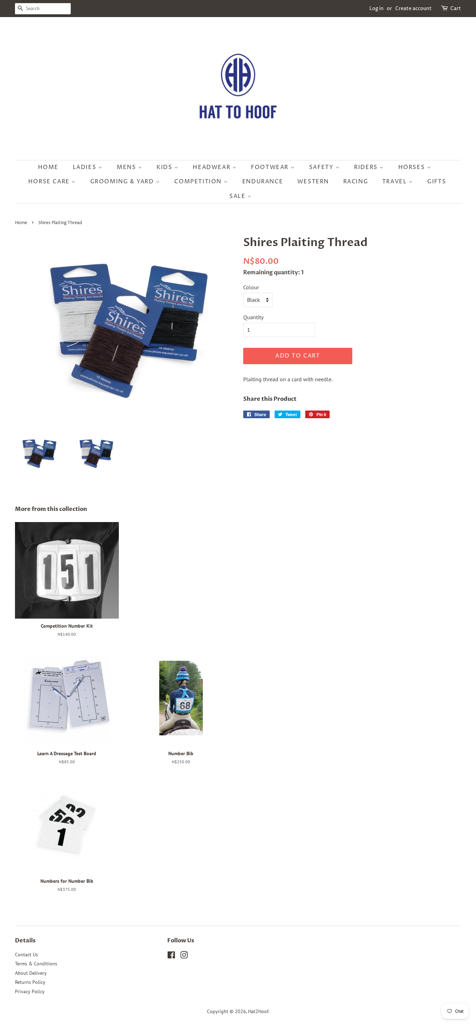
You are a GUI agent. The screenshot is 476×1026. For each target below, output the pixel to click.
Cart (455, 8)
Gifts (436, 181)
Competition (198, 181)
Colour (251, 287)
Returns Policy (30, 982)
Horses (412, 167)
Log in (376, 8)
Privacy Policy (30, 991)
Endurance (262, 181)
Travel (395, 181)
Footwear (270, 167)
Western (313, 181)
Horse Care (50, 181)
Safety (322, 167)
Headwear (212, 167)
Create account (413, 8)
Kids (165, 167)
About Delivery (31, 973)
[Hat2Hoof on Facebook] (171, 956)
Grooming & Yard (123, 181)
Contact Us (26, 954)
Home (48, 167)
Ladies (85, 167)
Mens (127, 167)
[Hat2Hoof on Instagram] (184, 956)
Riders (366, 167)
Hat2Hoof (258, 1011)
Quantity (253, 317)
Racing (355, 181)
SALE (238, 196)
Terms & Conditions (36, 963)
